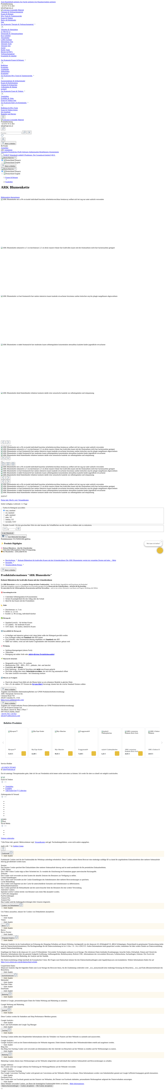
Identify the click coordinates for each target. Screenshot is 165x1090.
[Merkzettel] (2, 136)
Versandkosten (40, 842)
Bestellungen (44, 152)
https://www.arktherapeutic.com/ (12, 700)
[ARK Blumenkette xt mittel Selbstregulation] (53, 345)
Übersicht (4, 152)
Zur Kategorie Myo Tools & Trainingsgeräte (17, 76)
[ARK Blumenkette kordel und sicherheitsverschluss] (52, 199)
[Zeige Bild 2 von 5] (4, 445)
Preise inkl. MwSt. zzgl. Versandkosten (15, 500)
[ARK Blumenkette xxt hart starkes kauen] (59, 296)
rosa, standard (10, 511)
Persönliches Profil (15, 152)
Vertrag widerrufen (7, 838)
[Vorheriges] (3, 442)
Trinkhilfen (9, 786)
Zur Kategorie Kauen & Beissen (12, 60)
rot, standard (10, 513)
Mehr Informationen (77, 1084)
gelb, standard (10, 515)
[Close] (2, 461)
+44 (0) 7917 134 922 (8, 714)
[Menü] (3, 117)
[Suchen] (3, 129)
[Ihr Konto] (3, 139)
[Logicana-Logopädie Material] (12, 10)
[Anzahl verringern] (5, 529)
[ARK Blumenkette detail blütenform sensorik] (47, 393)
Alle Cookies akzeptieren (44, 1086)
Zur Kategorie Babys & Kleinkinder (14, 103)
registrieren (8, 150)
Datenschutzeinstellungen (10, 1086)
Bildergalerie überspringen (10, 197)
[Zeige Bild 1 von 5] (2, 445)
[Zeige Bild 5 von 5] (11, 445)
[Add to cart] (23, 753)
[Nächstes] (8, 442)
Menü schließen (10, 144)
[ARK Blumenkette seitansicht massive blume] (58, 248)
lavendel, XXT (11, 522)
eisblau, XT (10, 520)
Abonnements (54, 152)
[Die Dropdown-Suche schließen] (29, 132)
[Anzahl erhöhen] (18, 529)
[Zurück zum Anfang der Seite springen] (3, 849)
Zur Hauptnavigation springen (45, 2)
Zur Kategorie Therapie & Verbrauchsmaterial (17, 24)
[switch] (2, 855)
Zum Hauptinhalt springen (10, 2)
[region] (82, 345)
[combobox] (11, 133)
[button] (160, 550)
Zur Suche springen (27, 2)
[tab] (60, 560)
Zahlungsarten (34, 152)
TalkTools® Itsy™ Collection (15, 791)
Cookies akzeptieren (27, 1086)
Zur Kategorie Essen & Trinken (12, 91)
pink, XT (9, 517)
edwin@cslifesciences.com (10, 716)
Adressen (25, 152)
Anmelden (4, 148)
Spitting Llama (18, 846)
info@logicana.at (9, 769)
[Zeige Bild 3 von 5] (6, 445)
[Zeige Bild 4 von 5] (8, 445)
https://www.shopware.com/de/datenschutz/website (19, 962)
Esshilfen (8, 788)
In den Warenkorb (7, 533)
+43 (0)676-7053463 (8, 767)
